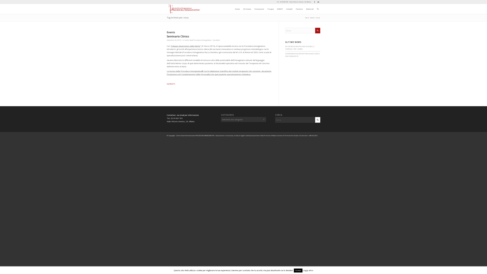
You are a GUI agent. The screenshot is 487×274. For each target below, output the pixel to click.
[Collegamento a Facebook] (314, 2)
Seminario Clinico (178, 36)
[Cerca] (317, 9)
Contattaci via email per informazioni (183, 115)
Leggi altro (308, 270)
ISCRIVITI (171, 84)
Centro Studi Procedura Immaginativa (197, 40)
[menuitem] (237, 9)
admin (217, 40)
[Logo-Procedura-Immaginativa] (184, 9)
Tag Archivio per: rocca (177, 17)
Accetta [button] (298, 270)
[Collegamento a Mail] (318, 2)
